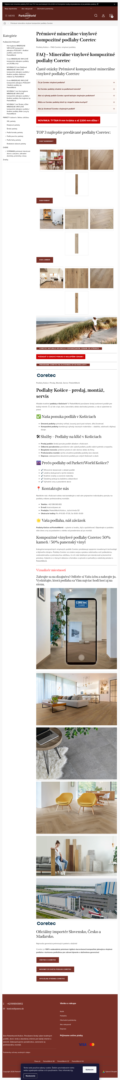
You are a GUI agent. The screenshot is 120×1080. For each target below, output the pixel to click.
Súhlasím (90, 1069)
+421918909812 (15, 1003)
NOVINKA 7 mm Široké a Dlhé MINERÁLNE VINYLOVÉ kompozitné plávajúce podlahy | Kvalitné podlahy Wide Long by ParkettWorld (18, 109)
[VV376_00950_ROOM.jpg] (51, 157)
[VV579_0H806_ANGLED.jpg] (101, 217)
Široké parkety (12, 129)
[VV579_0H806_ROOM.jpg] (51, 217)
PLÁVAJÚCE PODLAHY (11, 42)
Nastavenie (30, 1075)
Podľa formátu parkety (15, 132)
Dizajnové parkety (13, 125)
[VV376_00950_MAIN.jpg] (76, 157)
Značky (5, 159)
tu (72, 1070)
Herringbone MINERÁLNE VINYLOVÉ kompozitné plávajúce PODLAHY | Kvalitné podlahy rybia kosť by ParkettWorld (17, 50)
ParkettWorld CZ (63, 1061)
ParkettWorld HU (78, 1061)
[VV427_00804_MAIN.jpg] (76, 276)
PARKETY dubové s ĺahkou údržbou (16, 117)
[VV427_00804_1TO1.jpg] (76, 301)
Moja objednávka (11, 9)
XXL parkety (11, 121)
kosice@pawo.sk (15, 1008)
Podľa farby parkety (14, 140)
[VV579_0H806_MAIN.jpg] (76, 217)
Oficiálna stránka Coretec (52, 979)
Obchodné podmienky (45, 9)
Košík (62, 1011)
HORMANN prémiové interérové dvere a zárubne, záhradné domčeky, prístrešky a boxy (18, 153)
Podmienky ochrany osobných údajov (16, 1052)
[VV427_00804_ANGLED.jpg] (101, 276)
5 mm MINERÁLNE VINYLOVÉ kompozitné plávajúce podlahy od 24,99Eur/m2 (18, 61)
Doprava (63, 1029)
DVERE (5, 147)
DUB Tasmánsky (46, 141)
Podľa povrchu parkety (15, 136)
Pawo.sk (37, 1061)
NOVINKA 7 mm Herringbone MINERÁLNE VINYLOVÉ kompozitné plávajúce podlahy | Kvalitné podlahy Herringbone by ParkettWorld (18, 96)
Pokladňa (63, 1016)
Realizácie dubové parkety (16, 144)
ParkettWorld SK (49, 1061)
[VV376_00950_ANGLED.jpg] (101, 157)
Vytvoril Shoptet (111, 1071)
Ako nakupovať (27, 9)
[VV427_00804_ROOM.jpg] (51, 276)
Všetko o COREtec (47, 960)
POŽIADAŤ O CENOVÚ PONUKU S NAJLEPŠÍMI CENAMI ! (61, 356)
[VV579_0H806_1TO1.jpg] (76, 241)
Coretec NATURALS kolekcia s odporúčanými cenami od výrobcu (69, 348)
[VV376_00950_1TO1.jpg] (76, 182)
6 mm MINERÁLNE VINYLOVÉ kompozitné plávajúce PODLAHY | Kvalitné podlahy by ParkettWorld (18, 84)
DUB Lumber (44, 260)
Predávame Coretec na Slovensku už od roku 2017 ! (63, 365)
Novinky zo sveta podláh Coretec (55, 969)
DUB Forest (44, 200)
